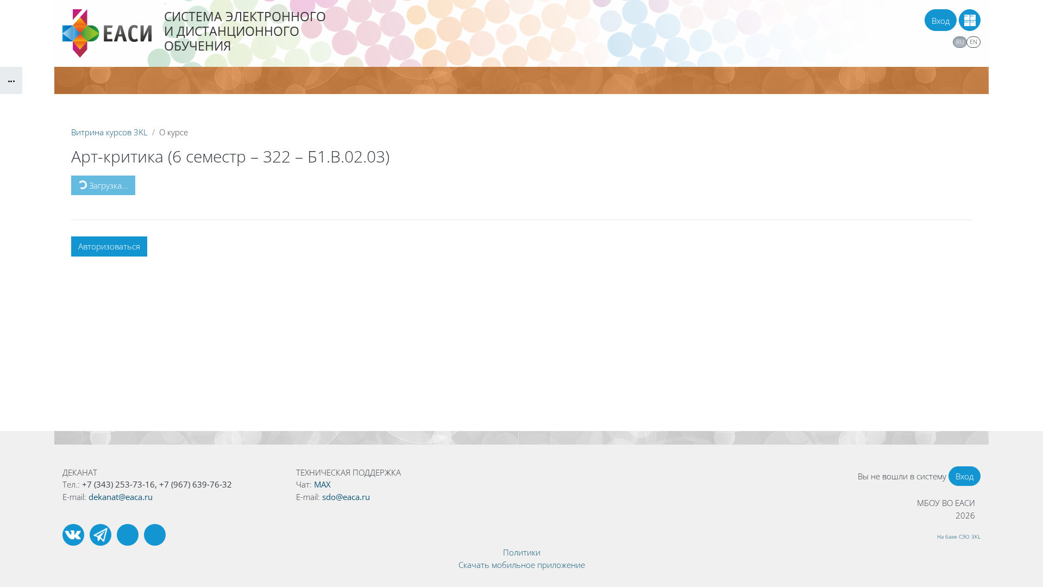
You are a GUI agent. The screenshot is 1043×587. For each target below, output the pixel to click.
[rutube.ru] (128, 535)
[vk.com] (73, 535)
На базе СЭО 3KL (959, 536)
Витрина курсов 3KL (109, 132)
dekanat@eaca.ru (121, 496)
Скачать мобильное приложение (521, 564)
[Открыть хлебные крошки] (11, 80)
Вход (941, 20)
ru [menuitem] (960, 42)
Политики (522, 552)
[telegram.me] (100, 535)
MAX (322, 484)
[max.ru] (155, 535)
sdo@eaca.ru (346, 496)
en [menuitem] (973, 42)
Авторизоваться (109, 246)
